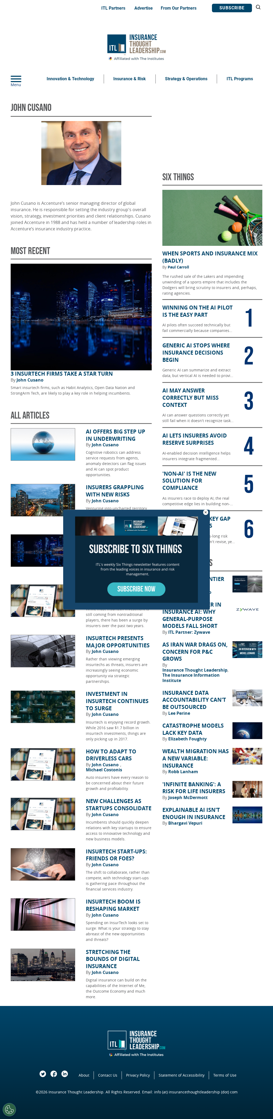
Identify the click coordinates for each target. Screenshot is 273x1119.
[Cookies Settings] (9, 1109)
